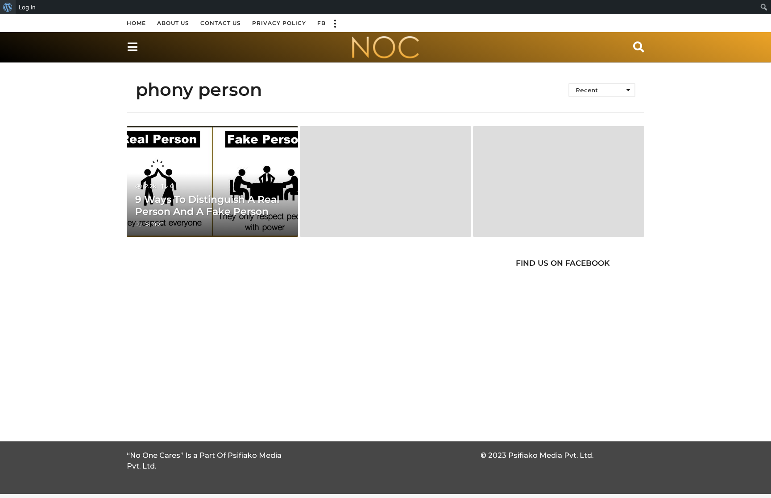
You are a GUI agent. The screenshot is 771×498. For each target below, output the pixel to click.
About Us (173, 23)
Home (136, 23)
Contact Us (220, 23)
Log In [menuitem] (27, 7)
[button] (335, 23)
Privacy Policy (279, 23)
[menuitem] (8, 7)
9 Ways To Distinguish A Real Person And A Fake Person (207, 205)
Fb (321, 23)
